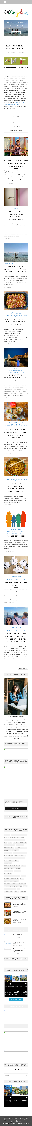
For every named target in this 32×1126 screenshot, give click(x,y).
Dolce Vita (18, 847)
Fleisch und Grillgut (20, 855)
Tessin (25, 886)
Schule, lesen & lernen (10, 883)
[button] (8, 978)
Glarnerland (7, 863)
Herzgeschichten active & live (16, 531)
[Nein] (30, 1121)
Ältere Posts (23, 668)
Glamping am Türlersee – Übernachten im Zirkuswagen (16, 163)
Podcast (23, 876)
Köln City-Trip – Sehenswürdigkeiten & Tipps (16, 377)
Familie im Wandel (16, 536)
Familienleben (19, 43)
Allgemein (7, 834)
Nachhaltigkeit (8, 870)
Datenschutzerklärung (23, 1123)
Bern (5, 842)
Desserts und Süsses (16, 422)
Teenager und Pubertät (16, 886)
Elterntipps (7, 850)
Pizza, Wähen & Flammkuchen (11, 876)
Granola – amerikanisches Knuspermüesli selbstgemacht (19, 921)
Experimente (15, 850)
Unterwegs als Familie (13, 158)
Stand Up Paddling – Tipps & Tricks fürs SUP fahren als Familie (16, 25)
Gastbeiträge (7, 860)
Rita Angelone (17, 130)
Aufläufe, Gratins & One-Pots (16, 312)
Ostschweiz (17, 870)
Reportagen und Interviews (16, 533)
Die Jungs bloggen (9, 847)
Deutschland (16, 368)
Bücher (10, 43)
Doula (24, 847)
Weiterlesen (16, 32)
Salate (22, 878)
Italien (23, 865)
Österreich (23, 891)
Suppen (6, 886)
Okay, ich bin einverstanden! (10, 1123)
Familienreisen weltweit (16, 370)
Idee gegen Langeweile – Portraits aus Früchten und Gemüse (20, 950)
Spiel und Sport (21, 263)
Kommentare (16, 123)
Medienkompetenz (15, 868)
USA (18, 888)
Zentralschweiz (8, 891)
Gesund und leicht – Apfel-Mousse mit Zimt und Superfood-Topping (20, 913)
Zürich (24, 158)
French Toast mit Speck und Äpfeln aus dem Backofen (16, 322)
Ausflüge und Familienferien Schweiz (14, 837)
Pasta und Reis (8, 873)
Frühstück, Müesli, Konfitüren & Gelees (16, 316)
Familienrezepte (16, 313)
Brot (10, 842)
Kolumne (6, 868)
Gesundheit (16, 208)
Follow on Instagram (16, 999)
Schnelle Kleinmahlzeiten (11, 881)
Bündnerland (22, 842)
